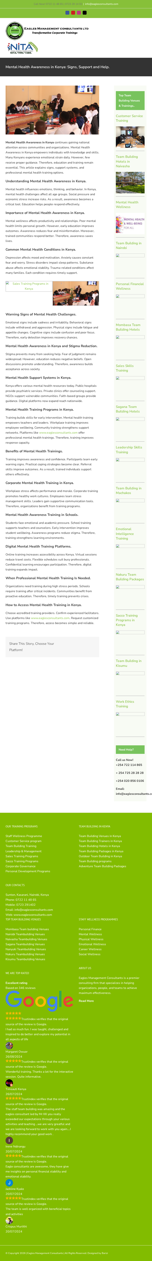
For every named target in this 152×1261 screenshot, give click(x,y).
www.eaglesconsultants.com (58, 433)
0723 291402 (26, 905)
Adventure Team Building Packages (102, 866)
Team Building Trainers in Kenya (100, 841)
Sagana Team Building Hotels (128, 409)
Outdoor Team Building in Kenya (100, 856)
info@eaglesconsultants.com (101, 4)
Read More (86, 1001)
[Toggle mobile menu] (144, 25)
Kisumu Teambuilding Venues (25, 959)
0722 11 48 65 (26, 900)
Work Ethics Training (125, 703)
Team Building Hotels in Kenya (99, 846)
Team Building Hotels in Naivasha (127, 161)
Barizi (105, 1253)
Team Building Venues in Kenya (100, 836)
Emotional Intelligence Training (125, 533)
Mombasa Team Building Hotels (128, 327)
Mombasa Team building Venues (27, 929)
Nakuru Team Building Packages (130, 576)
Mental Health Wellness (127, 204)
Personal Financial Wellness (130, 286)
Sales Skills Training (125, 368)
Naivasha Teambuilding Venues (26, 939)
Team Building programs (95, 861)
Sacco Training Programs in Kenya (127, 620)
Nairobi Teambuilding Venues (25, 934)
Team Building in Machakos (128, 490)
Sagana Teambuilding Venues (25, 944)
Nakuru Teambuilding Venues (25, 954)
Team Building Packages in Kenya (101, 851)
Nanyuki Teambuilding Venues (26, 949)
